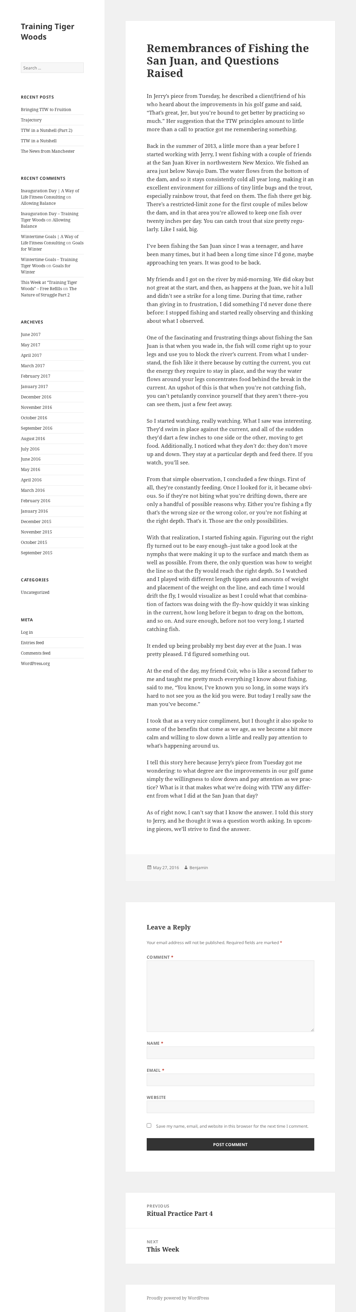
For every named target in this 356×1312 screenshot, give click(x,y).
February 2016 (35, 501)
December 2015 (36, 521)
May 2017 (30, 345)
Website (156, 1097)
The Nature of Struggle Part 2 (48, 292)
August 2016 (33, 438)
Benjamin (198, 868)
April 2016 (31, 480)
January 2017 (34, 386)
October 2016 (34, 418)
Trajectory (31, 120)
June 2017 (31, 334)
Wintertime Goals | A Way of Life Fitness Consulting (49, 240)
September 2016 (36, 428)
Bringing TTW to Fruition (46, 109)
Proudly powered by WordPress (178, 1298)
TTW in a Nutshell (39, 141)
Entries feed (32, 643)
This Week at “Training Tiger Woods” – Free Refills (49, 285)
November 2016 (36, 407)
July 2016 (30, 449)
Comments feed (35, 653)
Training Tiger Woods (47, 31)
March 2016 (33, 490)
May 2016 (30, 469)
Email (155, 1070)
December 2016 (36, 397)
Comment (160, 957)
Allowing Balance (38, 203)
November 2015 (36, 532)
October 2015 (34, 542)
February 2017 (35, 376)
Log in (27, 632)
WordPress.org (35, 663)
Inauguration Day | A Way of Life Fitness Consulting (50, 194)
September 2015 (36, 553)
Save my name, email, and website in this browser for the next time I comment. (232, 1126)
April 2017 (31, 355)
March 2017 (33, 366)
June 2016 (31, 459)
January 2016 (34, 511)
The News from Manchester (48, 151)
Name (155, 1043)
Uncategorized (35, 592)
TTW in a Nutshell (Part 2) (46, 130)
